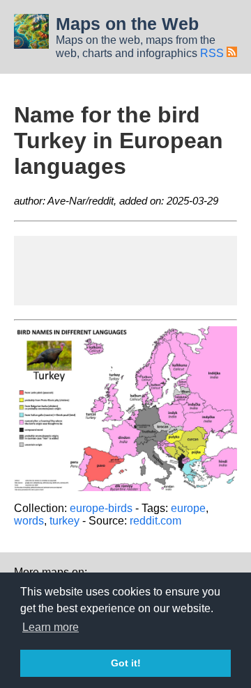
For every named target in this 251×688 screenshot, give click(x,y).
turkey (64, 521)
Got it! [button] (126, 663)
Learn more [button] (50, 627)
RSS (213, 53)
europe (188, 508)
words (29, 521)
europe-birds (101, 508)
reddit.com (155, 521)
